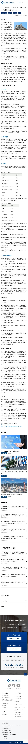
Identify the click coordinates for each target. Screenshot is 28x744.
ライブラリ (4, 714)
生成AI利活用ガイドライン (7, 728)
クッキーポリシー (5, 726)
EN (22, 2)
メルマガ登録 (18, 699)
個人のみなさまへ (6, 697)
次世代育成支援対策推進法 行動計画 (9, 734)
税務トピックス (18, 704)
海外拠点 (4, 707)
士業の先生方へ (5, 703)
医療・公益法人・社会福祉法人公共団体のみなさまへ (7, 701)
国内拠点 (4, 705)
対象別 (2, 606)
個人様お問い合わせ (19, 716)
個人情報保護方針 (5, 723)
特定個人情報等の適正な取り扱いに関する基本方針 (12, 725)
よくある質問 (18, 696)
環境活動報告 (4, 736)
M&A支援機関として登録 (6, 730)
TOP (25, 674)
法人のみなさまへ (6, 695)
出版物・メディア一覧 (20, 707)
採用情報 (17, 701)
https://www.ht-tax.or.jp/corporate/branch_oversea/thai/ (11, 425)
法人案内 (4, 711)
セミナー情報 (18, 693)
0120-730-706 (15, 664)
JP (20, 2)
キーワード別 (4, 601)
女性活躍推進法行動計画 (6, 732)
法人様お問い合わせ (19, 714)
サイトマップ (4, 738)
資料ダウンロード (19, 710)
